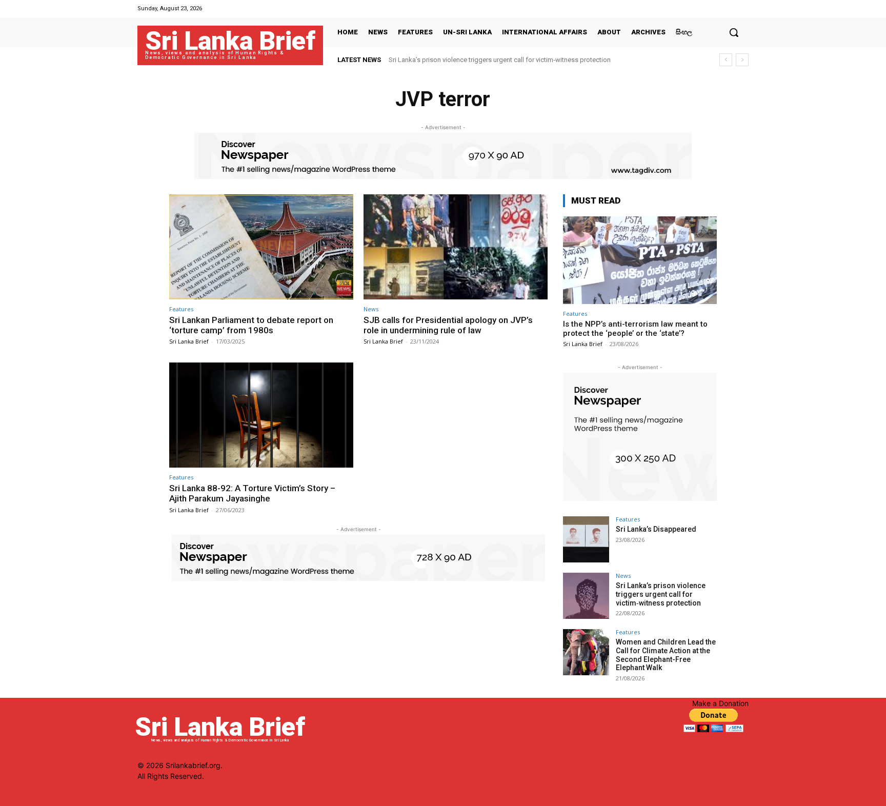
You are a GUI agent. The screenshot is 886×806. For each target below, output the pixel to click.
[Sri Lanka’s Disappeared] (586, 539)
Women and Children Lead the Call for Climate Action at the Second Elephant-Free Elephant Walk (666, 655)
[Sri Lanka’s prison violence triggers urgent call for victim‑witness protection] (586, 596)
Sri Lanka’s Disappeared (656, 529)
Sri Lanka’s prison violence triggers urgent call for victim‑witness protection (500, 60)
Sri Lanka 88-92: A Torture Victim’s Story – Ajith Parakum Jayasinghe (252, 493)
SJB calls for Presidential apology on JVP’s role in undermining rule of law (448, 325)
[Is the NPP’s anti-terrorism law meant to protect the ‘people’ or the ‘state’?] (640, 260)
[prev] (725, 59)
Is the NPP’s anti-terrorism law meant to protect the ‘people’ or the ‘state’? (635, 328)
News (371, 309)
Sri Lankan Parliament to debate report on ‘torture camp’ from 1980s (251, 325)
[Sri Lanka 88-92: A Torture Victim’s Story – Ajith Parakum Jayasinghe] (261, 415)
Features (181, 309)
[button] (734, 32)
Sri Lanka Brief (189, 341)
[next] (742, 59)
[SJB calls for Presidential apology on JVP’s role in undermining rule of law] (456, 246)
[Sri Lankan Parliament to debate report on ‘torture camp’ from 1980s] (261, 246)
